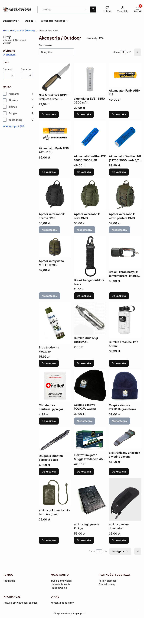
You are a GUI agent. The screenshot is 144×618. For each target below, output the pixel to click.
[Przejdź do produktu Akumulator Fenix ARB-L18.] (125, 75)
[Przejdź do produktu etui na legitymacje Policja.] (90, 499)
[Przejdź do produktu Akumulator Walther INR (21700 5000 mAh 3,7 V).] (125, 137)
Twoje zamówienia (61, 580)
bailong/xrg (15, 119)
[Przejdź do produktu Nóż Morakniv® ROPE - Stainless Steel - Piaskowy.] (55, 77)
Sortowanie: (45, 45)
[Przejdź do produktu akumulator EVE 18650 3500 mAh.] (90, 79)
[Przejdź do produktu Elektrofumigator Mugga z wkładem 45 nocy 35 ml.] (90, 439)
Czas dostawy (107, 584)
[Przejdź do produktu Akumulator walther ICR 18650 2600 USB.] (90, 137)
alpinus (13, 106)
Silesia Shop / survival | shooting (19, 30)
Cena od (7, 69)
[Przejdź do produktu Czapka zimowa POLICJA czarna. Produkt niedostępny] (90, 385)
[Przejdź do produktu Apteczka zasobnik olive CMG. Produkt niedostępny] (90, 194)
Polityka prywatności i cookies (20, 602)
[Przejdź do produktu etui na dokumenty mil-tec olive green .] (55, 492)
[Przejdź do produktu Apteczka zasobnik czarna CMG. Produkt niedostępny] (55, 194)
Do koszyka (49, 114)
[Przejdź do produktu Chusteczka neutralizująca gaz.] (55, 386)
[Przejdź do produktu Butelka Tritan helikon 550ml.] (125, 320)
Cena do (26, 69)
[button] (93, 9)
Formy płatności (108, 580)
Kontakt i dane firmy (62, 602)
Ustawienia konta (60, 584)
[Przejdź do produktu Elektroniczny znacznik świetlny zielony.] (125, 438)
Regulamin (9, 580)
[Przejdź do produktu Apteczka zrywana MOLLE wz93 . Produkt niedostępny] (55, 247)
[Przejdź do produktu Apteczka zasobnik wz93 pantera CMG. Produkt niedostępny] (125, 194)
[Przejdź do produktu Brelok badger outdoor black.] (90, 256)
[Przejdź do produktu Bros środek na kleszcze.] (55, 323)
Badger (13, 113)
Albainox (13, 100)
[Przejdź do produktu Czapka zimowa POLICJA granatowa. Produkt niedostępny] (125, 386)
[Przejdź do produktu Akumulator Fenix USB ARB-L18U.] (55, 133)
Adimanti (14, 93)
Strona (116, 52)
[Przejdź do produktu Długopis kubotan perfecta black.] (55, 439)
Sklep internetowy (68, 613)
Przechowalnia (59, 587)
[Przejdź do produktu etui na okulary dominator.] (125, 499)
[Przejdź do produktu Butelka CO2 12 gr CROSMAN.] (90, 318)
